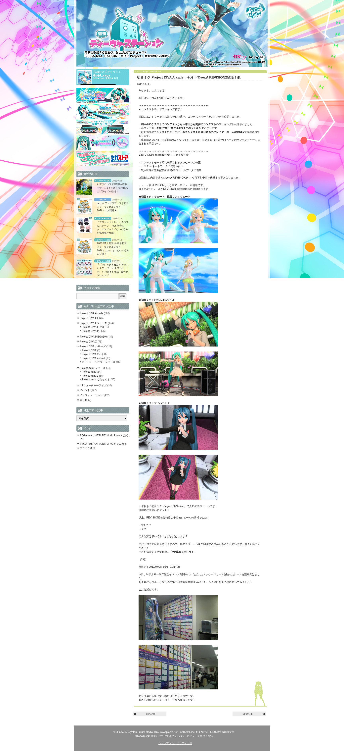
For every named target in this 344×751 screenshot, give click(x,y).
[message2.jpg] (178, 688)
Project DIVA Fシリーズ (93, 323)
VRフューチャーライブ (93, 385)
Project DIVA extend (93, 358)
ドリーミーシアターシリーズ (98, 361)
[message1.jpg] (178, 639)
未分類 (83, 400)
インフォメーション (102, 180)
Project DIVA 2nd (91, 354)
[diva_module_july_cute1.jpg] (178, 242)
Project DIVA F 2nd (93, 326)
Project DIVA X (88, 341)
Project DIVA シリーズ (93, 346)
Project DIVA (89, 350)
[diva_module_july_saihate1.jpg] (178, 448)
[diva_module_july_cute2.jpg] (178, 292)
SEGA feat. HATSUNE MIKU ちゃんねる (103, 443)
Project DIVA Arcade (152, 71)
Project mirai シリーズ (92, 367)
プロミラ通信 (87, 448)
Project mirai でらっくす (96, 379)
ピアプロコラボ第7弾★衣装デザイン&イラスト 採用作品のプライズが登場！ (112, 188)
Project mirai (89, 371)
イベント (102, 199)
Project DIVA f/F (91, 330)
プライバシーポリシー (184, 735)
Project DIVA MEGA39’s (94, 336)
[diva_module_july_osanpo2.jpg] (178, 395)
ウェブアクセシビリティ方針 (175, 743)
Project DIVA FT (89, 318)
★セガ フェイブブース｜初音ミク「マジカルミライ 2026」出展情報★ (113, 207)
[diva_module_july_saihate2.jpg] (178, 498)
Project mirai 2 (90, 375)
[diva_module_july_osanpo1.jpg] (178, 345)
